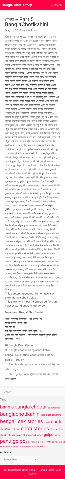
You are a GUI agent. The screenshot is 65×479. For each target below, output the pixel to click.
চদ (56, 441)
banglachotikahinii (51, 414)
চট (53, 441)
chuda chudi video (33, 435)
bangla (7, 406)
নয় (11, 446)
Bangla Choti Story (17, 5)
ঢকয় (6, 447)
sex (28, 441)
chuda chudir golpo (11, 435)
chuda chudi (57, 429)
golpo (48, 435)
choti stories (38, 354)
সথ (38, 446)
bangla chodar (18, 350)
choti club (14, 429)
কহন (44, 442)
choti (56, 421)
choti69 (4, 429)
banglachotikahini (39, 350)
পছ (14, 446)
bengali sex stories (17, 354)
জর (1, 446)
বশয (22, 359)
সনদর (42, 446)
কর (41, 441)
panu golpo (13, 441)
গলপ (49, 442)
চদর (63, 441)
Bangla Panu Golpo (21, 345)
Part (16, 359)
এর (36, 442)
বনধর (27, 446)
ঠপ (3, 446)
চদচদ (59, 442)
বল (30, 446)
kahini (57, 435)
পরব (17, 446)
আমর (32, 442)
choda (47, 422)
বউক (23, 446)
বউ (20, 446)
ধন (9, 446)
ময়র (35, 446)
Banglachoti (54, 407)
